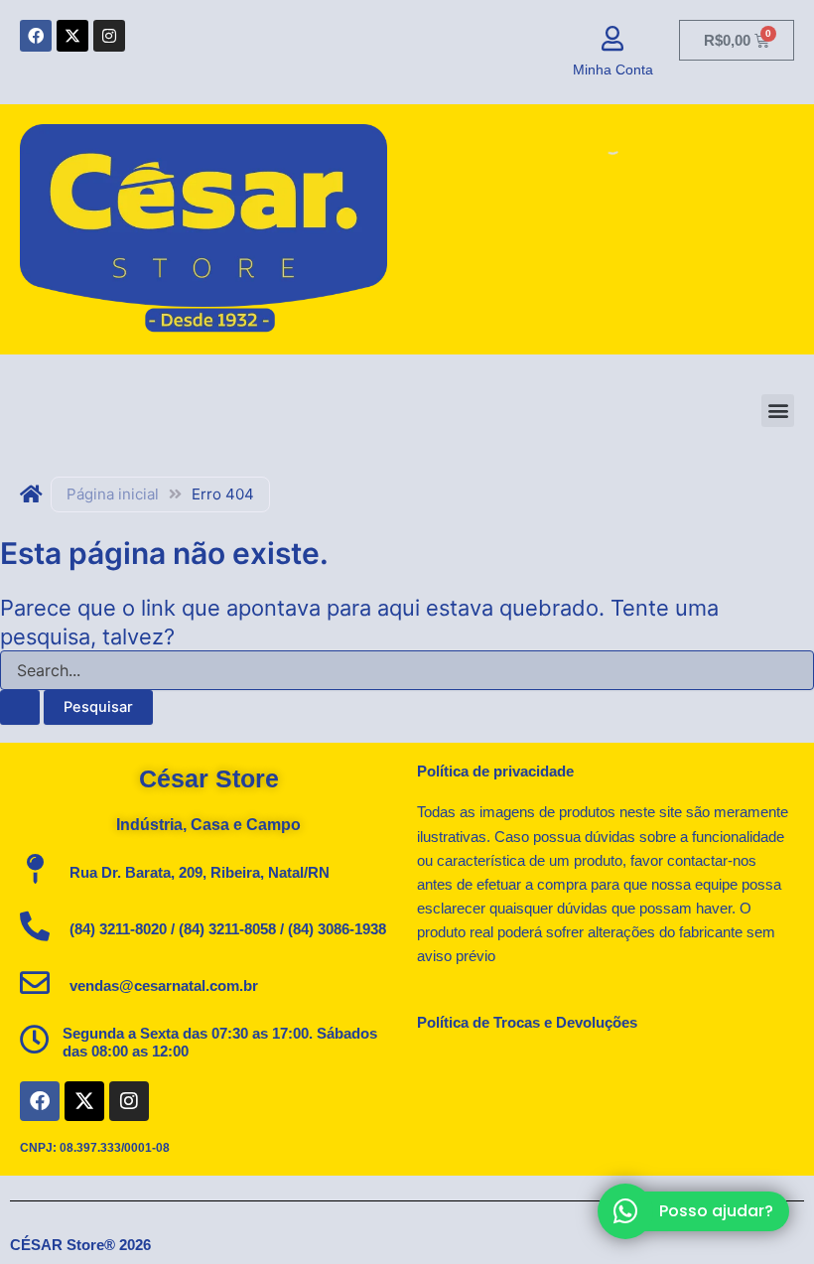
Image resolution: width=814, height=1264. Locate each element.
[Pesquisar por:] (407, 682)
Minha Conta (613, 69)
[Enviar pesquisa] (20, 707)
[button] (777, 410)
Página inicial (113, 494)
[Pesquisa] (595, 144)
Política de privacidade (495, 771)
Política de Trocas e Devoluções (527, 1023)
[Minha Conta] (613, 38)
